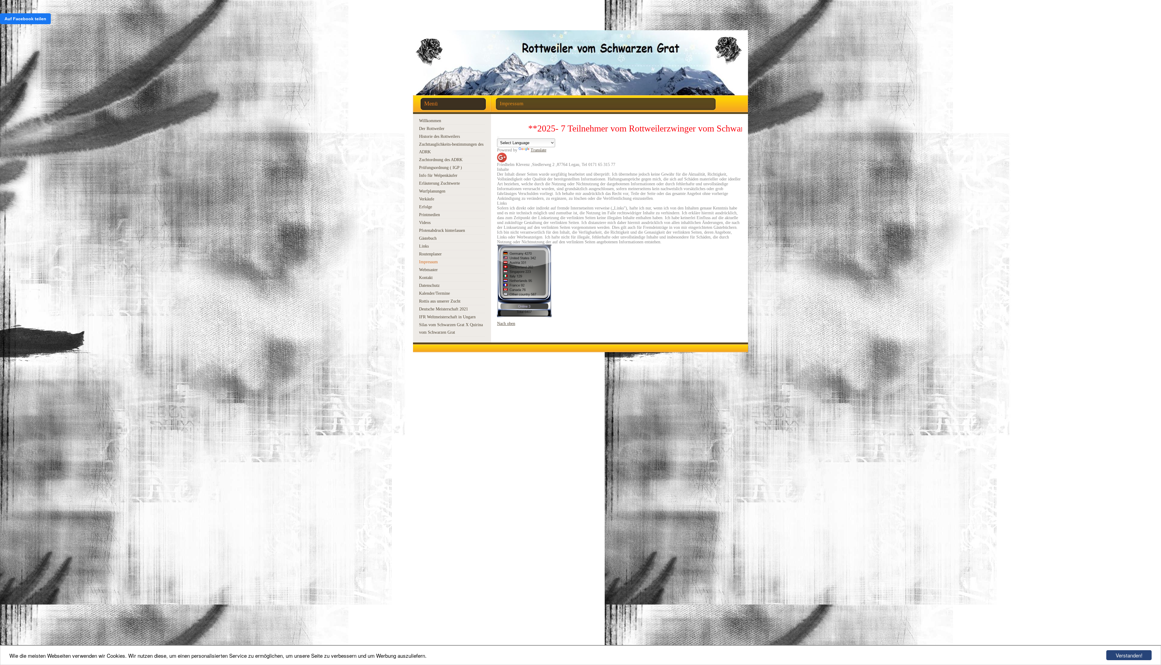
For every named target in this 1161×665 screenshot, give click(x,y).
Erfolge (425, 207)
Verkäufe (426, 199)
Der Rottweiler (431, 128)
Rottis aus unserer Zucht (439, 301)
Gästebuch (428, 238)
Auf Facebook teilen (25, 18)
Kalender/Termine (434, 293)
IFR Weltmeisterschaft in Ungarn (447, 317)
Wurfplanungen (432, 191)
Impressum (428, 262)
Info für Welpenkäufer (438, 175)
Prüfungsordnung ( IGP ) (440, 167)
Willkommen (430, 120)
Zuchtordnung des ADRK (441, 159)
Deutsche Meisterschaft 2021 (443, 309)
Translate (538, 150)
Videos (425, 222)
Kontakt (426, 277)
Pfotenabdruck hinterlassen (442, 230)
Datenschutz (429, 285)
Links (424, 246)
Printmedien (429, 214)
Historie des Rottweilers (439, 136)
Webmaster (428, 270)
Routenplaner (430, 254)
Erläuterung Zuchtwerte (439, 183)
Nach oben (506, 323)
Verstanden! (1129, 655)
